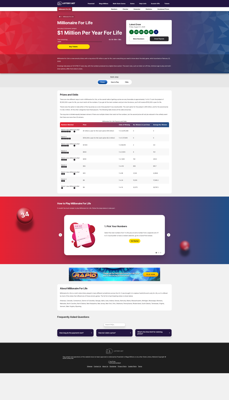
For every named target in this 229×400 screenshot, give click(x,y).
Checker (125, 9)
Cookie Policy (132, 366)
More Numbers (138, 39)
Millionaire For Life (65, 9)
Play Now (150, 274)
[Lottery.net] (66, 5)
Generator (137, 9)
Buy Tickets (73, 47)
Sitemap (89, 366)
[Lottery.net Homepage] (59, 16)
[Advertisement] (114, 386)
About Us (105, 366)
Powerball (91, 3)
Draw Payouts (159, 39)
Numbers (114, 9)
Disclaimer (113, 366)
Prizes (102, 82)
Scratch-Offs (155, 3)
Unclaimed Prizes (163, 9)
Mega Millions (103, 3)
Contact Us (97, 366)
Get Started (135, 241)
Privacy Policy (122, 366)
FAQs (127, 82)
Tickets (166, 3)
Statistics (149, 9)
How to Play (115, 82)
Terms (140, 366)
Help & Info (142, 3)
